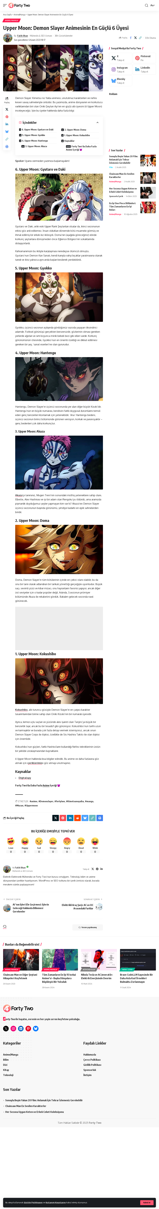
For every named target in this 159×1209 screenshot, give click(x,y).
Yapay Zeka (127, 970)
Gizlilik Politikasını (33, 1202)
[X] (92, 869)
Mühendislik (89, 970)
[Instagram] (120, 69)
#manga (89, 801)
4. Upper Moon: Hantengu (35, 140)
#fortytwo (60, 801)
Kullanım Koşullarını (56, 1202)
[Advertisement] (59, 628)
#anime (33, 801)
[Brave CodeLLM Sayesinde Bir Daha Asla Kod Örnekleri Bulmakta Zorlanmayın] (138, 960)
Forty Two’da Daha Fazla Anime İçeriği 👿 (81, 148)
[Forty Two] (19, 5)
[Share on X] (135, 37)
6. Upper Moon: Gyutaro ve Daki (37, 129)
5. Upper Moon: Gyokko (33, 135)
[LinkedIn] (101, 869)
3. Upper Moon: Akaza (36, 146)
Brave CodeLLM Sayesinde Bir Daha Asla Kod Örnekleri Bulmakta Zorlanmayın (136, 978)
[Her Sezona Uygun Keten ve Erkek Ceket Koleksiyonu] (148, 193)
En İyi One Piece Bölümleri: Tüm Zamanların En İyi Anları (122, 206)
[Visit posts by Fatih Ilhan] (7, 37)
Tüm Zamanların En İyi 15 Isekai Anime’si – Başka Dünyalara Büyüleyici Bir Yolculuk (59, 978)
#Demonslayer (46, 801)
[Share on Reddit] (77, 818)
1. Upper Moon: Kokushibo (77, 135)
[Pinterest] (97, 869)
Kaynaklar (69, 141)
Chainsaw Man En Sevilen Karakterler (25, 1106)
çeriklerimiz (35, 763)
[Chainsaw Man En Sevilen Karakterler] (148, 178)
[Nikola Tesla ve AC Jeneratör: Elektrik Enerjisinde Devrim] (99, 960)
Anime (46, 785)
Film (111, 167)
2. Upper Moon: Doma (75, 129)
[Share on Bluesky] (7, 131)
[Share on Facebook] (130, 37)
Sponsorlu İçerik (116, 196)
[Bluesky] (120, 80)
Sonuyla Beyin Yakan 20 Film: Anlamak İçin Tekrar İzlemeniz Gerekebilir (123, 159)
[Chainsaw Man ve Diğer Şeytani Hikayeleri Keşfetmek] (21, 960)
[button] (147, 1202)
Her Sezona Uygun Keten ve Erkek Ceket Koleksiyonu (34, 1111)
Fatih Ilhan (22, 35)
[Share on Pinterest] (7, 116)
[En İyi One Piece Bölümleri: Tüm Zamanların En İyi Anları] (148, 207)
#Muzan (19, 805)
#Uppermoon (31, 805)
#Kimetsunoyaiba (75, 801)
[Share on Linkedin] (7, 124)
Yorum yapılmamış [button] (89, 927)
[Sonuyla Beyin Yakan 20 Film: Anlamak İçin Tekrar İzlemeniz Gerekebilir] (148, 160)
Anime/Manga (11, 20)
